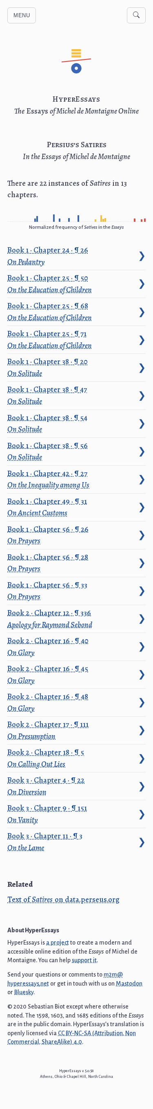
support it (84, 960)
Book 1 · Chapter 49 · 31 (47, 507)
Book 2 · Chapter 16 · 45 (48, 674)
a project (57, 942)
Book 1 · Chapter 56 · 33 (48, 590)
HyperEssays (76, 99)
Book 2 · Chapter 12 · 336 (49, 618)
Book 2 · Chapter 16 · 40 (48, 646)
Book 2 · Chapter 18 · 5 (46, 758)
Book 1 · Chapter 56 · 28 (48, 562)
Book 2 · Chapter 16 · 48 (48, 702)
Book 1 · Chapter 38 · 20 (48, 367)
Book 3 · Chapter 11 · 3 (45, 841)
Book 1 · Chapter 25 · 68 (49, 311)
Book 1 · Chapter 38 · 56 (48, 451)
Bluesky (23, 992)
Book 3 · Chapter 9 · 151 (47, 813)
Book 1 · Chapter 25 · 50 (49, 283)
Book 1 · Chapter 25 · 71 (49, 339)
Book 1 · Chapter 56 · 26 (48, 535)
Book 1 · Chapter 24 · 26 (48, 255)
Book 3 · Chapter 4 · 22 (46, 785)
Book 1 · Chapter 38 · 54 (48, 423)
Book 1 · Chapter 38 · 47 (47, 395)
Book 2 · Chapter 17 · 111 (48, 730)
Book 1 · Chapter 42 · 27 (48, 479)
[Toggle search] (136, 15)
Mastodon (129, 983)
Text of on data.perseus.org (63, 899)
